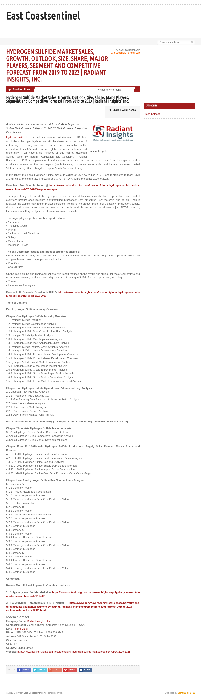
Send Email (21, 628)
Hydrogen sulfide (15, 137)
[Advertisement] (109, 28)
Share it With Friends (124, 110)
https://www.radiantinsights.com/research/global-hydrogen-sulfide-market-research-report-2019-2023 (73, 651)
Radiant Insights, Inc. (39, 621)
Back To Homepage (129, 50)
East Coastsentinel (43, 15)
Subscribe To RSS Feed (127, 53)
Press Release (152, 113)
